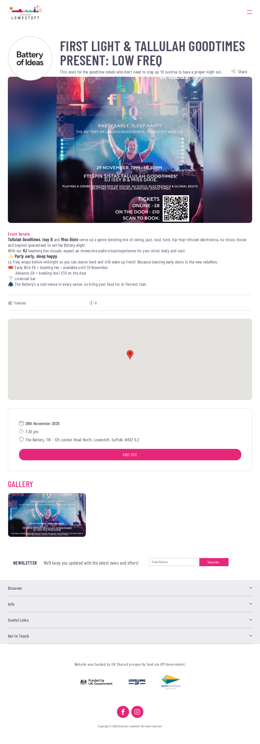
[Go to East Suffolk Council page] (170, 682)
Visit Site (130, 454)
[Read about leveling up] (137, 682)
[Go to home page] (25, 12)
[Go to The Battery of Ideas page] (30, 58)
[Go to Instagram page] (137, 712)
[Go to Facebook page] (123, 712)
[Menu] (249, 12)
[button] (130, 354)
